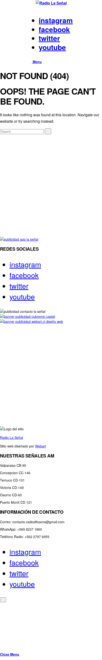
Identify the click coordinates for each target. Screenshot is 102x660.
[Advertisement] (51, 185)
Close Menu (9, 654)
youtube (52, 47)
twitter (49, 38)
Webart (40, 446)
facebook (54, 29)
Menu (37, 61)
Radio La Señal (11, 437)
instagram (56, 20)
